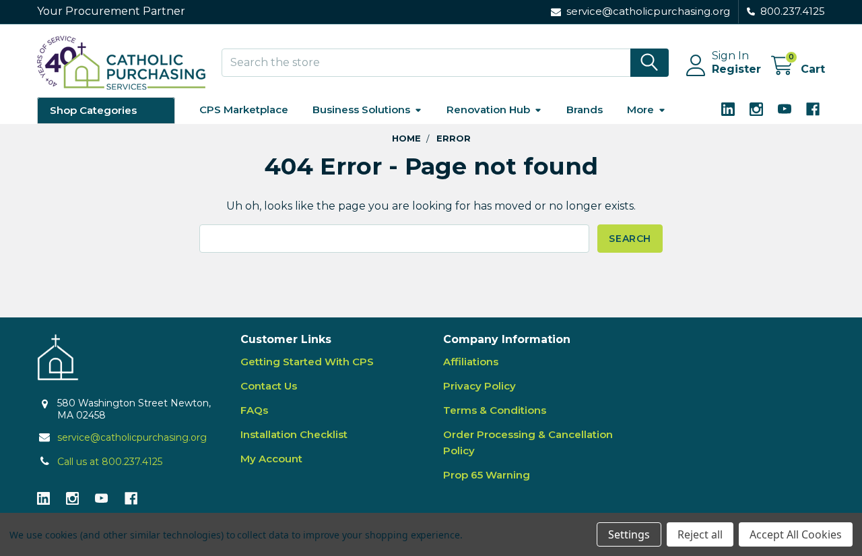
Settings (629, 534)
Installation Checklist (293, 434)
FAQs (254, 410)
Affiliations (470, 361)
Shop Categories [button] (93, 110)
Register (736, 69)
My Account (271, 458)
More (640, 109)
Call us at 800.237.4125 (109, 462)
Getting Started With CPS (307, 361)
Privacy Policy (479, 385)
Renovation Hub (488, 109)
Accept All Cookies (796, 534)
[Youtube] (784, 109)
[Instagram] (756, 109)
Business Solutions (361, 109)
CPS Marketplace (243, 109)
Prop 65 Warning (486, 474)
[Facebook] (813, 109)
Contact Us (268, 385)
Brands (584, 109)
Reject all (700, 534)
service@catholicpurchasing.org (132, 437)
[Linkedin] (728, 109)
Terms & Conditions (494, 410)
